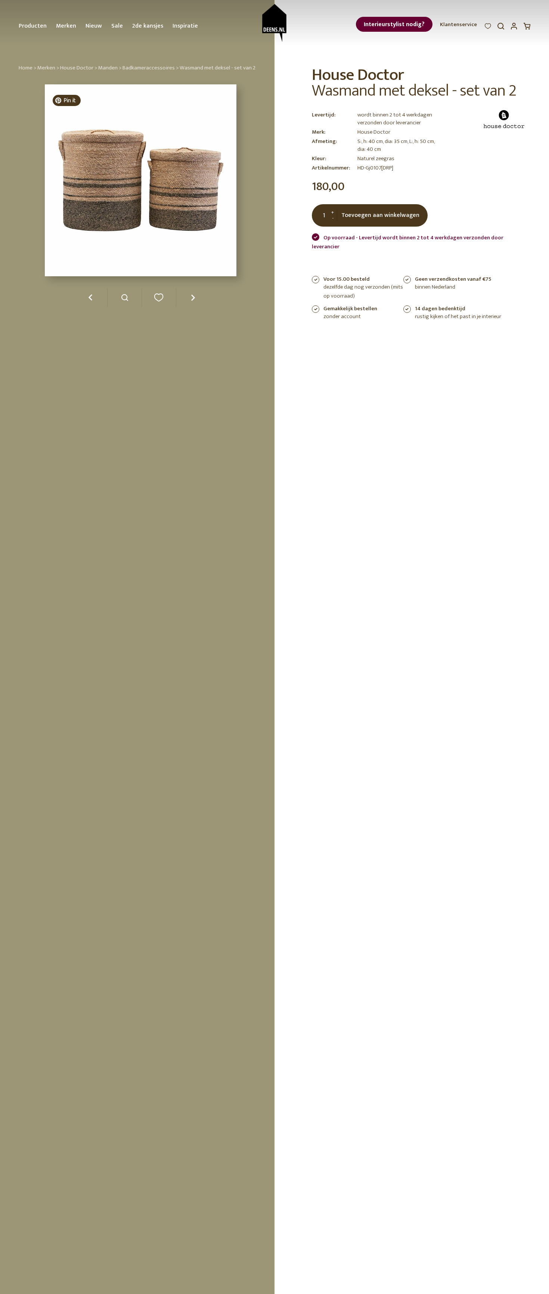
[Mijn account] (514, 28)
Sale (117, 26)
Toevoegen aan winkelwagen (380, 215)
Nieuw (94, 26)
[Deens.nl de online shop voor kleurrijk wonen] (275, 23)
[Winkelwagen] (527, 28)
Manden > (109, 67)
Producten (33, 26)
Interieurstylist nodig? (394, 24)
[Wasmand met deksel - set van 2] (124, 300)
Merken (66, 26)
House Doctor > (78, 67)
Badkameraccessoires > (150, 67)
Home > (27, 67)
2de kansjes (147, 26)
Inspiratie (185, 26)
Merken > (48, 67)
